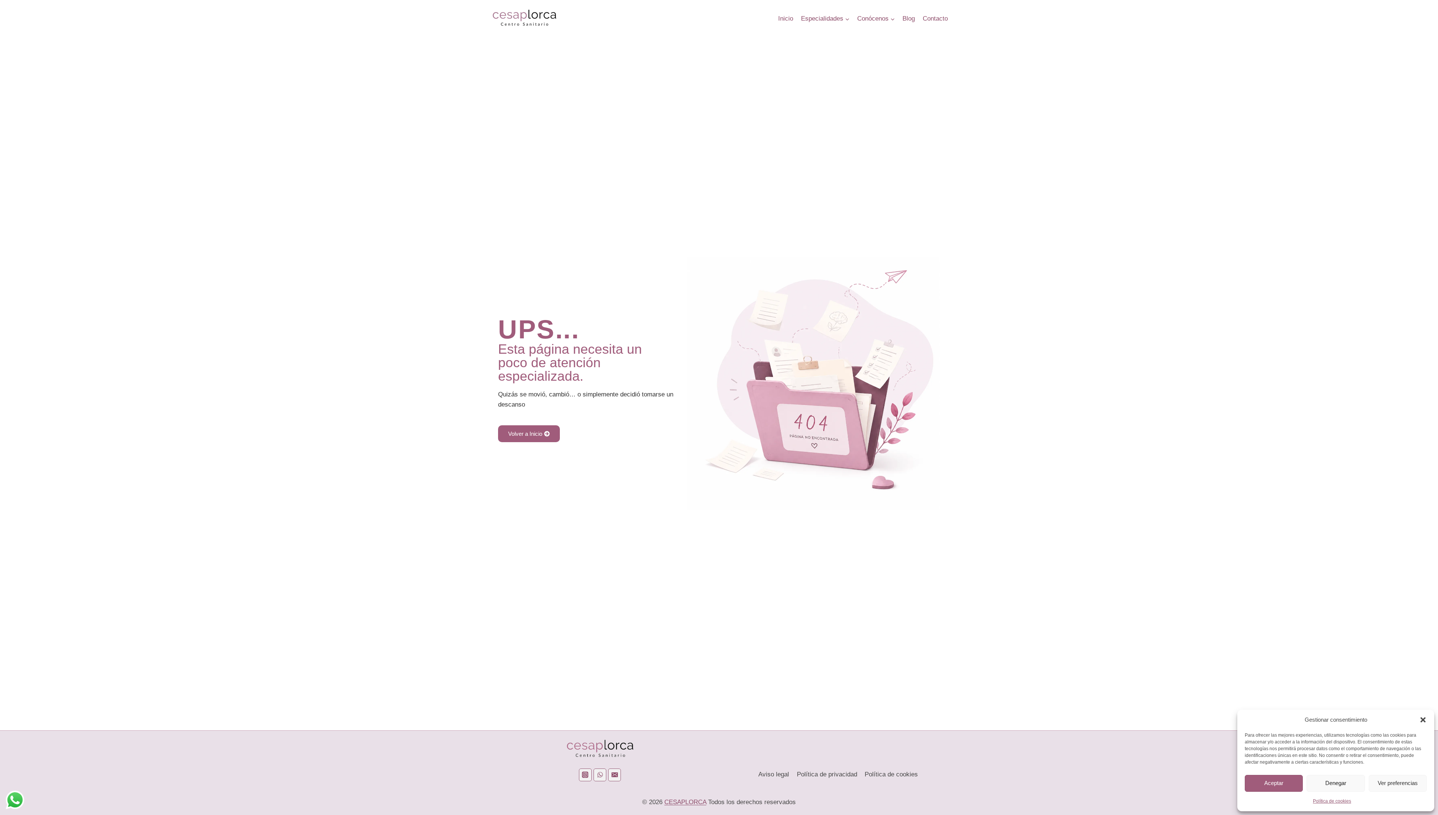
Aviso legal (773, 774)
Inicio (785, 18)
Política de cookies (1332, 801)
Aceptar (1273, 783)
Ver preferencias (1398, 783)
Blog (908, 18)
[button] (1423, 720)
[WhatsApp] (600, 775)
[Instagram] (585, 775)
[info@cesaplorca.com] (614, 775)
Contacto (935, 18)
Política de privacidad (827, 774)
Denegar (1335, 783)
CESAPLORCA (685, 802)
